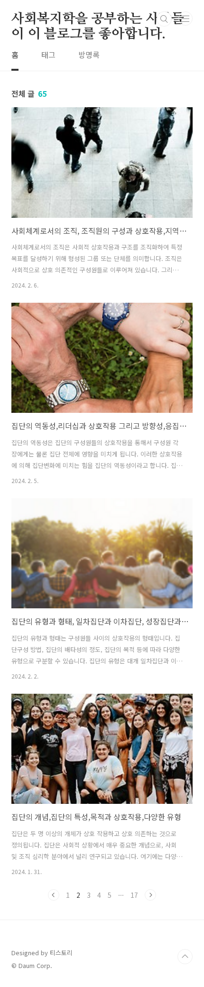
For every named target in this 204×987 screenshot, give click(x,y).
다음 (150, 895)
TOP (185, 956)
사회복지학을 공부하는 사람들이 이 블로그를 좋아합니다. (97, 19)
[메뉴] (185, 18)
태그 (48, 54)
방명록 (89, 54)
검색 (164, 19)
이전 (53, 895)
